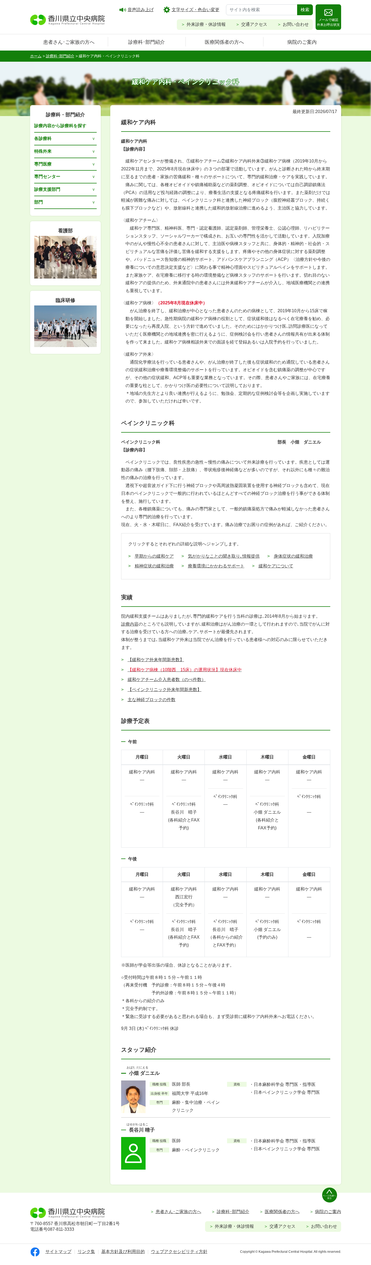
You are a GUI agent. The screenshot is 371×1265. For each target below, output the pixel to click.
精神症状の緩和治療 (154, 566)
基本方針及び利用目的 (123, 1251)
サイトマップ (58, 1251)
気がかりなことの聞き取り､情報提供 (224, 556)
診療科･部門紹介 (146, 42)
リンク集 (86, 1251)
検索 (305, 9)
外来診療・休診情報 (206, 24)
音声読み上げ (141, 9)
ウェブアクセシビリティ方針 (179, 1251)
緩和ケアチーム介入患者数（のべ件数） (167, 679)
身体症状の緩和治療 (293, 556)
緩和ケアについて (276, 566)
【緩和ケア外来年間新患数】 (156, 659)
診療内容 (130, 624)
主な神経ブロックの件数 (151, 699)
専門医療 (43, 164)
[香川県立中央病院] (67, 19)
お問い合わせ (296, 24)
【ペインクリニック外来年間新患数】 (165, 689)
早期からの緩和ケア (154, 556)
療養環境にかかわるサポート (216, 566)
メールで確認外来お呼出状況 (328, 22)
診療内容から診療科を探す (60, 125)
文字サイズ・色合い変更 (195, 9)
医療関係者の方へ (224, 42)
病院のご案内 (302, 42)
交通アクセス (254, 24)
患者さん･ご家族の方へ (69, 42)
